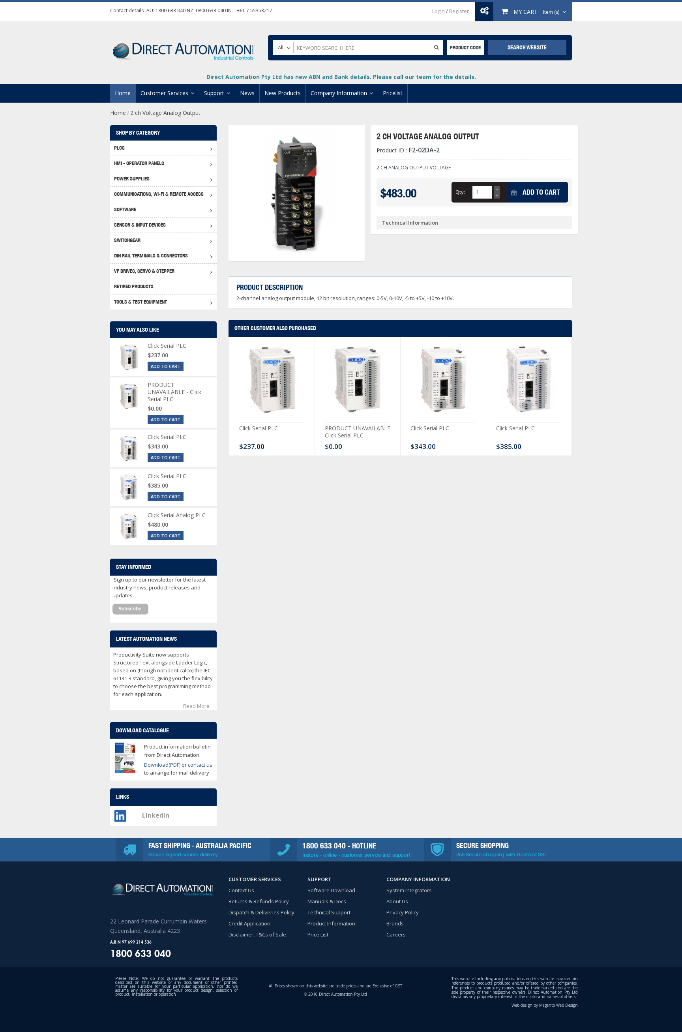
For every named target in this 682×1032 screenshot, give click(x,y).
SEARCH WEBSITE (527, 47)
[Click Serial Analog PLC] (129, 526)
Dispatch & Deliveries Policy (261, 912)
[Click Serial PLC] (272, 381)
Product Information (331, 923)
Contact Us (241, 890)
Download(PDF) (162, 764)
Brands (395, 923)
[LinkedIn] (120, 813)
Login (438, 11)
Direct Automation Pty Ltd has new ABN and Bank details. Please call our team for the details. (341, 77)
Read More (196, 705)
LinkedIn (155, 815)
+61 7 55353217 (254, 10)
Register (459, 11)
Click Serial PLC (258, 428)
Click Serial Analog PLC (177, 515)
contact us (200, 764)
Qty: (460, 191)
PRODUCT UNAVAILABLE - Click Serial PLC (359, 431)
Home (118, 112)
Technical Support (328, 912)
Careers (396, 934)
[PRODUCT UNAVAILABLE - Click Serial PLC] (357, 381)
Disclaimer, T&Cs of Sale (257, 934)
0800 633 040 (211, 10)
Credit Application (249, 923)
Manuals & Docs (326, 901)
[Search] (436, 47)
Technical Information (410, 222)
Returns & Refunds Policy (259, 901)
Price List (317, 934)
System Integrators (409, 890)
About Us (397, 901)
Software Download (331, 890)
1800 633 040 (170, 10)
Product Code (465, 48)
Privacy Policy (402, 912)
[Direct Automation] (183, 47)
